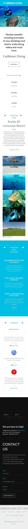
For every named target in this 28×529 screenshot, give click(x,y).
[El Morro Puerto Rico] (14, 229)
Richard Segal (17, 75)
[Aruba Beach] (14, 164)
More (14, 307)
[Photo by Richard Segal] (14, 16)
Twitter (25, 512)
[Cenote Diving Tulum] (14, 214)
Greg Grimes (21, 430)
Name (4, 470)
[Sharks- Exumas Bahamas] (14, 181)
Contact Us (11, 512)
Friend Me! (14, 345)
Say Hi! (14, 365)
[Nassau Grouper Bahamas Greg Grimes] (14, 198)
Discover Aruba (14, 150)
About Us (3, 512)
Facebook (18, 512)
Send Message (8, 495)
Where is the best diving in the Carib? (14, 295)
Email (4, 478)
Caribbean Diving (14, 3)
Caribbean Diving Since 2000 (14, 508)
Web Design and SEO (11, 521)
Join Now (13, 64)
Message (5, 486)
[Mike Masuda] (14, 237)
